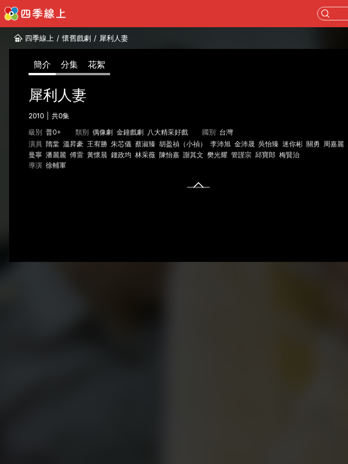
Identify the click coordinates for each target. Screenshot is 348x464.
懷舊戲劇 (76, 38)
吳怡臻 (268, 144)
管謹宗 (241, 154)
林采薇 (145, 154)
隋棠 (52, 144)
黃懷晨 (97, 154)
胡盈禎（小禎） (183, 144)
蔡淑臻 (145, 144)
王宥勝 (97, 144)
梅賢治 (289, 154)
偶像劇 (102, 132)
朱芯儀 (121, 144)
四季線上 (39, 38)
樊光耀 (217, 154)
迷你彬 (292, 144)
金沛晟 (244, 144)
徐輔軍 (56, 165)
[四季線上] (35, 13)
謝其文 (193, 154)
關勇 (313, 144)
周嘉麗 (334, 144)
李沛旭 (220, 144)
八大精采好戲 (167, 132)
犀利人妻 (113, 38)
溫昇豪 (73, 144)
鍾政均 (121, 154)
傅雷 (76, 154)
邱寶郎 (265, 154)
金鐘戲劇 (130, 132)
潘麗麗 (56, 154)
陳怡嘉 (169, 154)
